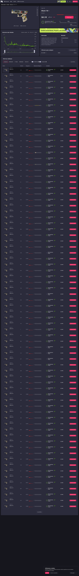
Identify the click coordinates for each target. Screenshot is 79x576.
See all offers (73, 61)
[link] (3, 4)
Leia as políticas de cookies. (49, 570)
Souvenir (43, 61)
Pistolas (8, 4)
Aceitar (47, 572)
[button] (70, 1)
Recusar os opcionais (54, 572)
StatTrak (36, 61)
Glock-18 (11, 4)
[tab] (5, 62)
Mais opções (73, 572)
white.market (3, 4)
